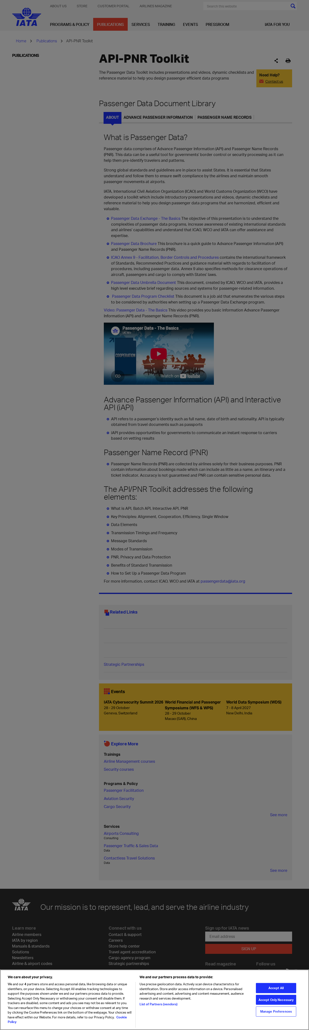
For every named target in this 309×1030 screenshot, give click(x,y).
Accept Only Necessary (276, 999)
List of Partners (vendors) (158, 1004)
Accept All (276, 988)
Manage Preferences (276, 1011)
